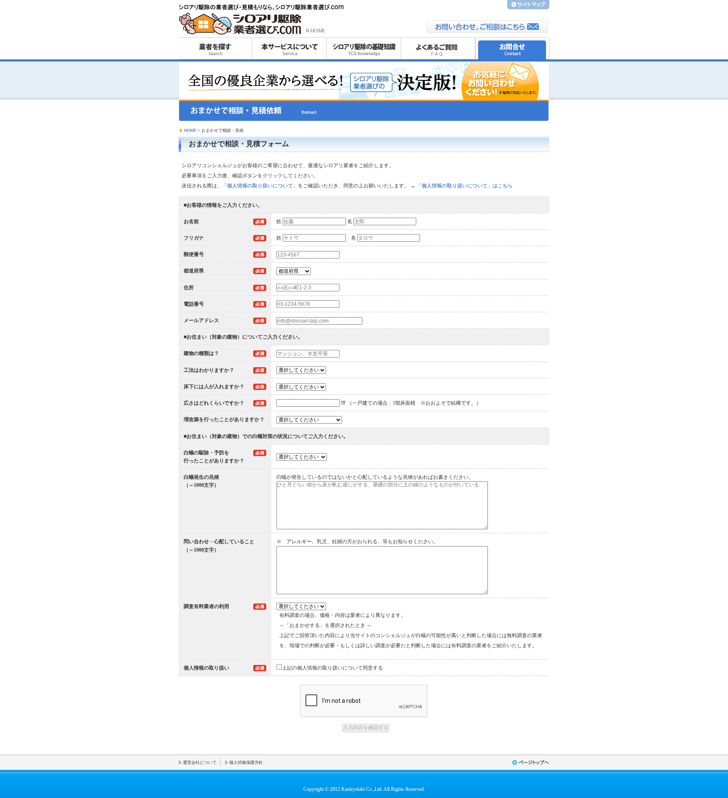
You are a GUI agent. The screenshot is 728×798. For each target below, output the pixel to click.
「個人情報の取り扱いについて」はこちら (465, 186)
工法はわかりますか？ (209, 370)
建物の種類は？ (201, 353)
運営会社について (200, 762)
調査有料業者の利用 (206, 606)
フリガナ (194, 238)
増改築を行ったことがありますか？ (224, 419)
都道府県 (194, 271)
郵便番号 (194, 254)
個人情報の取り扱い (206, 668)
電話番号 (194, 304)
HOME (190, 130)
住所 (189, 288)
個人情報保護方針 (246, 762)
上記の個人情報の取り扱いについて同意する (332, 668)
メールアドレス (201, 320)
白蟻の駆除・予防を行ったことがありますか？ (214, 457)
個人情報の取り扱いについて (260, 186)
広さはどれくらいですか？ (214, 403)
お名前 (191, 221)
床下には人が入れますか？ (214, 387)
